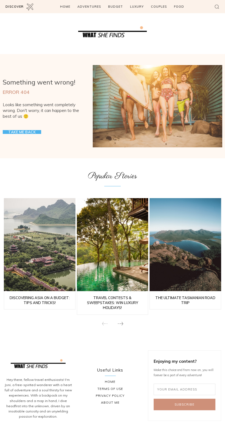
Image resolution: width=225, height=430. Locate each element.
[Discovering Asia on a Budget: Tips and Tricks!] (39, 244)
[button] (217, 7)
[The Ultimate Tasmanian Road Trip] (185, 244)
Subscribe (185, 404)
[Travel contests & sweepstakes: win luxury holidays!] (112, 244)
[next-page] (120, 324)
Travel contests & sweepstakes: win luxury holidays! (112, 303)
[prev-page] (105, 324)
